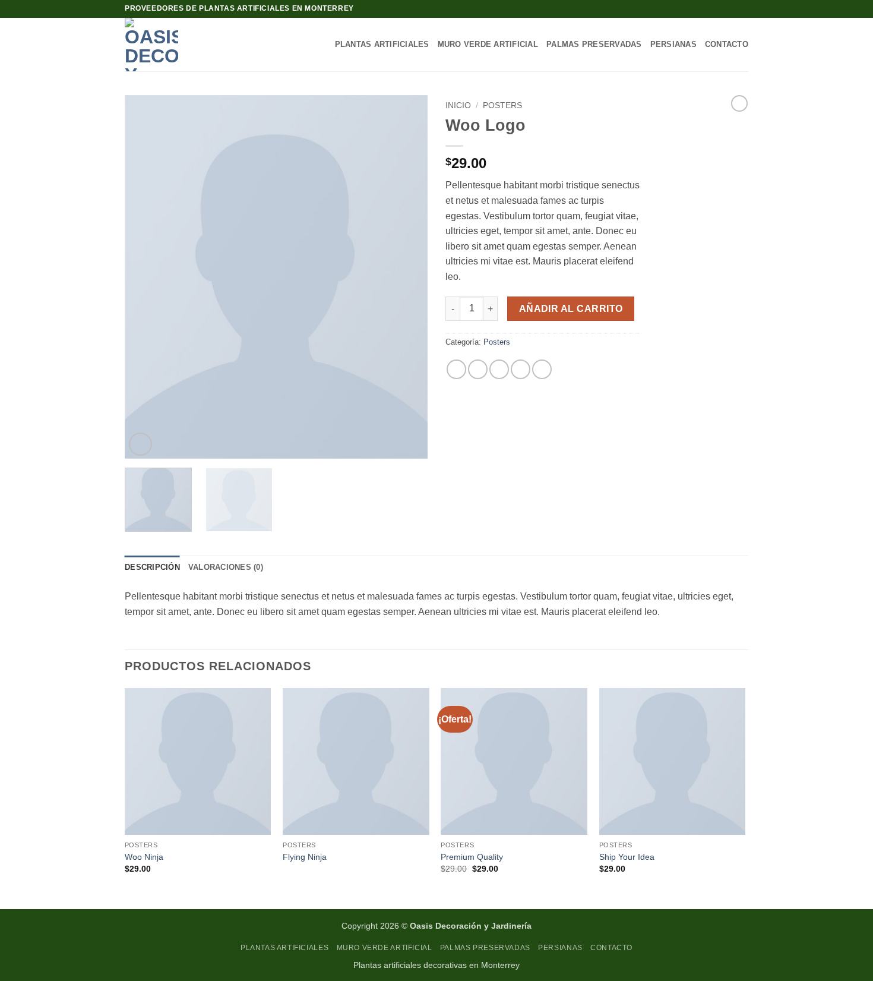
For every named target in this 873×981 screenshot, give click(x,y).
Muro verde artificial (488, 44)
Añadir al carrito (571, 309)
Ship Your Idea (626, 857)
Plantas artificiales (382, 44)
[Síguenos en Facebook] (731, 9)
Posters (502, 105)
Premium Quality (472, 857)
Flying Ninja (305, 857)
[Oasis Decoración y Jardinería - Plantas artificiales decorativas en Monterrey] (173, 44)
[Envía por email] (499, 369)
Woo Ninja (144, 857)
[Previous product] (739, 103)
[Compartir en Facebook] (456, 369)
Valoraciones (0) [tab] (225, 567)
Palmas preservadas (594, 44)
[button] (140, 444)
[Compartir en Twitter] (478, 369)
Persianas (673, 44)
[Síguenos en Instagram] (742, 9)
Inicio (458, 105)
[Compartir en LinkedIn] (542, 369)
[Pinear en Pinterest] (520, 369)
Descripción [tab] (152, 567)
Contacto (726, 44)
